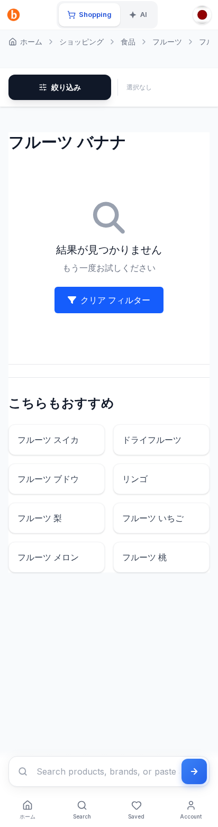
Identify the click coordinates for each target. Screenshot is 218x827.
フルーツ (167, 41)
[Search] (22, 771)
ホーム (31, 41)
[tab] (89, 14)
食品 (128, 41)
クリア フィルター (115, 300)
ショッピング (81, 41)
